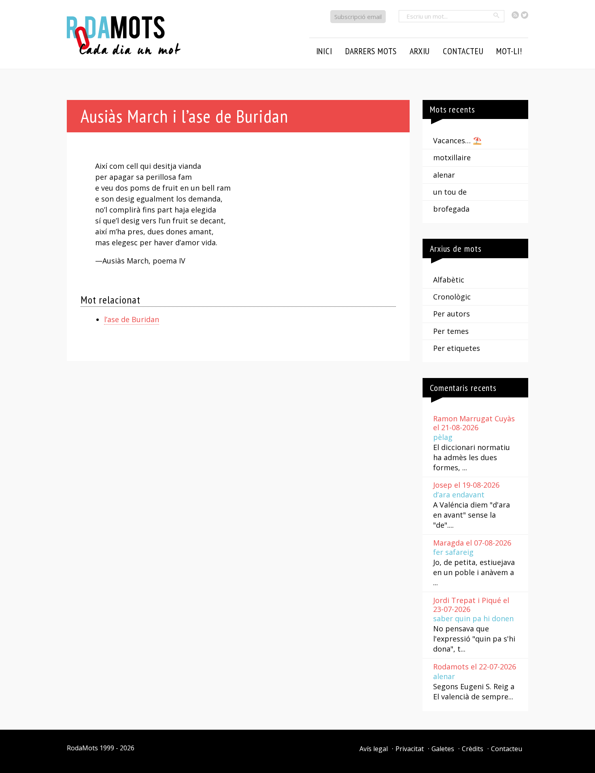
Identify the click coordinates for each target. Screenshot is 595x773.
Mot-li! (509, 51)
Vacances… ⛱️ (457, 140)
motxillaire (452, 157)
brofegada (451, 209)
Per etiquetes (456, 348)
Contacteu (506, 748)
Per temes (451, 331)
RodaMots (82, 747)
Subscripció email (358, 17)
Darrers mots (371, 51)
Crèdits (472, 748)
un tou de (450, 192)
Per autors (451, 314)
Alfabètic (448, 280)
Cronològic (452, 297)
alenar (444, 175)
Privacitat (409, 748)
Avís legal (373, 748)
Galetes (442, 748)
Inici (324, 51)
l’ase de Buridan (131, 319)
